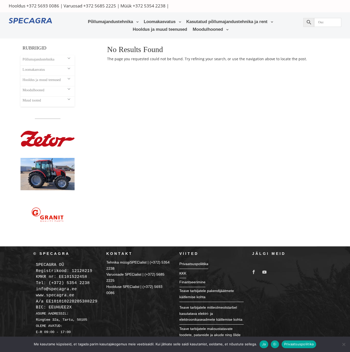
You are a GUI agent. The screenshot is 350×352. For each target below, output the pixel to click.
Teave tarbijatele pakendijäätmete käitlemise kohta (206, 294)
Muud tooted (32, 100)
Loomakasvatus (160, 22)
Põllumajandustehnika (110, 22)
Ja (264, 344)
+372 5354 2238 (149, 6)
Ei (274, 344)
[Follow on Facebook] (254, 272)
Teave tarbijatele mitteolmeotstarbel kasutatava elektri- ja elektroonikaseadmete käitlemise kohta (210, 313)
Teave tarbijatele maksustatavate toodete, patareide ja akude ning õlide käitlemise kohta (210, 335)
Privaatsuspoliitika (193, 264)
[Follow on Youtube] (264, 272)
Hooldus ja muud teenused (160, 30)
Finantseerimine (192, 282)
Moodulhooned (208, 30)
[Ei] (343, 344)
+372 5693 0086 (42, 6)
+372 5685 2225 (99, 6)
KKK (182, 273)
